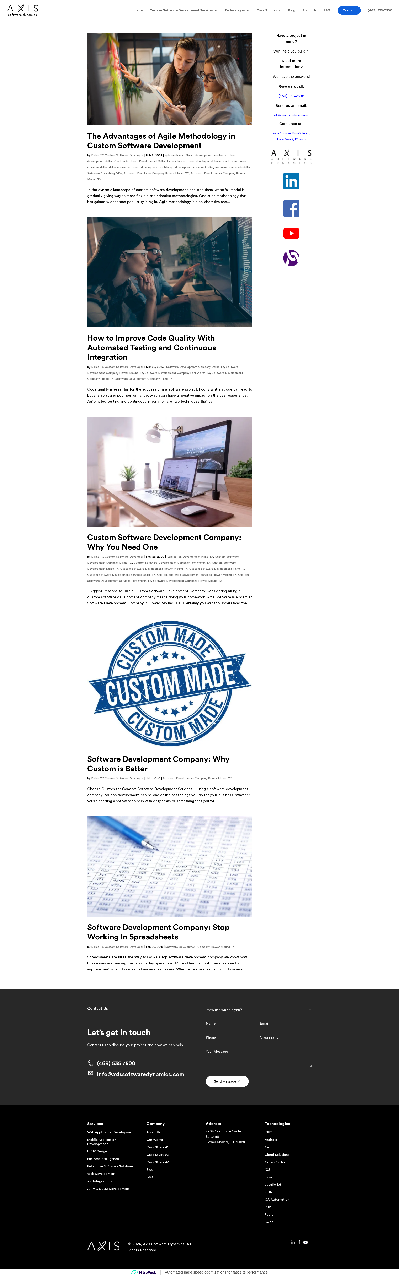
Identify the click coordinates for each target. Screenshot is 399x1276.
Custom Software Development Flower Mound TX (154, 568)
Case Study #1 (158, 1147)
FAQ (327, 10)
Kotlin (269, 1192)
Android (271, 1139)
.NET (268, 1132)
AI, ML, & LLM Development (108, 1188)
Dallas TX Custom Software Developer (117, 155)
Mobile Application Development (101, 1142)
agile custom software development (189, 155)
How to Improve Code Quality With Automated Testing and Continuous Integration (151, 347)
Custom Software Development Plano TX (217, 568)
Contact (349, 10)
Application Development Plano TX (190, 556)
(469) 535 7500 (116, 1063)
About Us (309, 10)
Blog (291, 10)
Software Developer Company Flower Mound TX (156, 173)
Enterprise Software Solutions (110, 1166)
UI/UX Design (97, 1151)
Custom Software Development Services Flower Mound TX (196, 574)
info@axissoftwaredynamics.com (291, 115)
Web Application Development (110, 1132)
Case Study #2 (158, 1154)
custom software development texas (196, 161)
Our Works (155, 1139)
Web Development (101, 1174)
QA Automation (277, 1199)
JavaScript (273, 1184)
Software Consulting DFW (104, 173)
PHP (268, 1207)
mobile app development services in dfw (186, 167)
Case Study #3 (158, 1162)
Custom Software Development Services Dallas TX (121, 574)
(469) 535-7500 (380, 10)
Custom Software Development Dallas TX (142, 161)
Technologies (234, 10)
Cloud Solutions (277, 1154)
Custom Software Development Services (181, 10)
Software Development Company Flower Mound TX (187, 580)
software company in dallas (233, 167)
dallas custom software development (133, 167)
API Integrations (99, 1181)
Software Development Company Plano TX (144, 378)
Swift (269, 1222)
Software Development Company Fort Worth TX (177, 373)
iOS (267, 1169)
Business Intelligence (103, 1159)
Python (270, 1214)
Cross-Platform (276, 1162)
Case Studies (266, 10)
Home (138, 10)
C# (267, 1147)
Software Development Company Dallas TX (195, 367)
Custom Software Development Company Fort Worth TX (172, 562)
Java (268, 1177)
